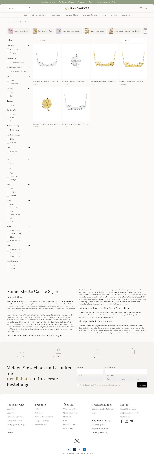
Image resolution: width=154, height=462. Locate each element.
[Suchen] (29, 8)
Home (9, 22)
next (58, 61)
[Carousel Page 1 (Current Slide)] (43, 76)
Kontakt (10, 433)
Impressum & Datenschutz (76, 453)
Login (94, 413)
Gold (136, 333)
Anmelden (142, 385)
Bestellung (11, 409)
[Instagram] (126, 421)
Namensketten (18, 22)
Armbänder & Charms (44, 417)
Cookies (90, 453)
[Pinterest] (131, 421)
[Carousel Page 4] (49, 76)
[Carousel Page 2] (45, 76)
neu (25, 15)
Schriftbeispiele (98, 425)
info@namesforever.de (129, 413)
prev (36, 61)
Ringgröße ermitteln (100, 429)
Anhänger (39, 413)
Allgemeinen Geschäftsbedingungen (107, 385)
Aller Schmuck (41, 425)
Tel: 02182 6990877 (128, 409)
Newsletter (67, 417)
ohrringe (114, 15)
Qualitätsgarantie (70, 413)
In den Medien (69, 425)
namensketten (56, 15)
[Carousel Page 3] (47, 76)
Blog (8, 429)
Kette (110, 304)
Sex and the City (26, 301)
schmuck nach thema (39, 15)
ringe (104, 15)
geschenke (126, 15)
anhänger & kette (72, 15)
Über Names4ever (70, 409)
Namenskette (94, 290)
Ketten (38, 409)
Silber (143, 333)
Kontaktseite (125, 417)
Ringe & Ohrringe (42, 421)
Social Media (68, 429)
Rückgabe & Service (15, 421)
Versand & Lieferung (15, 417)
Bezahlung (11, 413)
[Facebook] (121, 421)
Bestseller (126, 40)
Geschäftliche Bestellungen (103, 409)
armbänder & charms (90, 15)
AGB (62, 453)
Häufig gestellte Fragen (16, 425)
